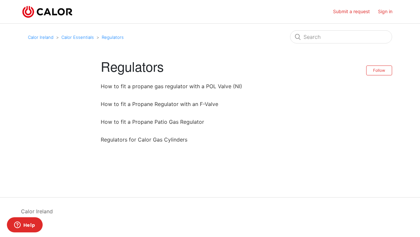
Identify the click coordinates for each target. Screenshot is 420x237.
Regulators (113, 37)
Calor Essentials (77, 37)
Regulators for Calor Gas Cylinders (144, 139)
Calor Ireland (40, 37)
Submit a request (351, 11)
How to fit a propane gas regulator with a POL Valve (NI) (171, 86)
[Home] (47, 11)
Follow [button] (379, 70)
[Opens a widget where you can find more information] (25, 225)
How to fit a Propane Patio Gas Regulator (152, 121)
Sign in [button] (385, 11)
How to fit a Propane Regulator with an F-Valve (159, 104)
